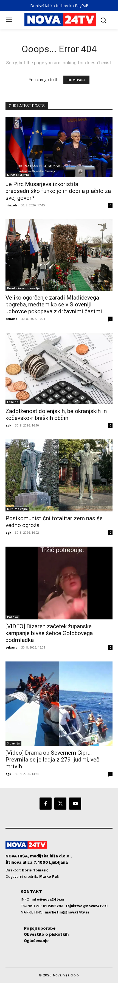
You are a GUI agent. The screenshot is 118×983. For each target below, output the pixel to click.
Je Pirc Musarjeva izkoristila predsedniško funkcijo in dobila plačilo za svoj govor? (58, 191)
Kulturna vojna (17, 509)
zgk (8, 425)
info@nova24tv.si (48, 899)
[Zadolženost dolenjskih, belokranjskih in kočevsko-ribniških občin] (59, 368)
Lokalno (12, 402)
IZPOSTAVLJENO (18, 175)
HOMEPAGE (76, 80)
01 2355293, (54, 906)
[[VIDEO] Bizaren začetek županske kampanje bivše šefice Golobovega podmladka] (59, 583)
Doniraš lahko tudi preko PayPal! (59, 5)
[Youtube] (75, 804)
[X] (60, 804)
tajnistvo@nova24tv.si (87, 906)
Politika (12, 617)
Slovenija (13, 743)
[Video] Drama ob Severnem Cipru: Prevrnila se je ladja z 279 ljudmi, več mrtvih (52, 759)
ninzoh (11, 205)
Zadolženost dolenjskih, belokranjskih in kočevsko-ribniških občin (56, 414)
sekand (11, 319)
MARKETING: (33, 912)
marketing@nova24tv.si (67, 912)
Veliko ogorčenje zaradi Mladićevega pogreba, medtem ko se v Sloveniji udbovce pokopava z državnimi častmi (53, 304)
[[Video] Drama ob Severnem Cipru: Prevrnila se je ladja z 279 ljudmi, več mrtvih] (59, 703)
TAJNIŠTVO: (32, 906)
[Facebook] (46, 804)
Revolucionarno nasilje (23, 288)
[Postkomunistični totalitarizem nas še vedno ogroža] (59, 475)
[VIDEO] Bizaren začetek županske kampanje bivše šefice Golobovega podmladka (49, 633)
